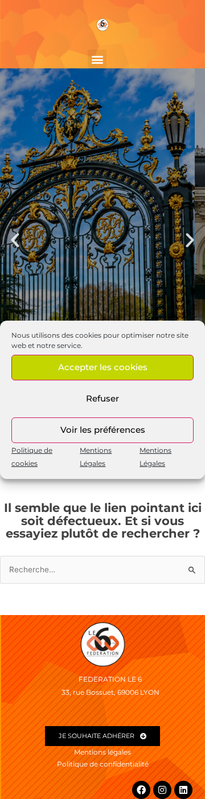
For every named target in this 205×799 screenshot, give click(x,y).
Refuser (102, 398)
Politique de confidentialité (103, 764)
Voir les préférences (102, 429)
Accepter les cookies (102, 367)
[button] (97, 59)
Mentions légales (102, 752)
